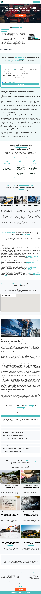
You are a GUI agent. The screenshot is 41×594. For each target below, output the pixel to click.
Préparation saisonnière (28, 539)
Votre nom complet (6, 67)
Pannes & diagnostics (28, 511)
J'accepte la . (10, 82)
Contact (18, 583)
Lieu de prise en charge (6, 71)
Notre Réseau (19, 579)
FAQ (17, 581)
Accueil (1, 49)
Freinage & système (28, 485)
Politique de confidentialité (35, 578)
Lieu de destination (24, 71)
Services (18, 576)
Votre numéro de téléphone (19, 67)
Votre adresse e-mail (31, 67)
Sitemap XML (19, 586)
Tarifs (18, 577)
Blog (18, 582)
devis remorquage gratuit (14, 60)
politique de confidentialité (13, 82)
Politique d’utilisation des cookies (34, 577)
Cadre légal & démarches (7, 511)
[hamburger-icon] (30, 2)
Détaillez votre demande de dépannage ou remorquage (12, 75)
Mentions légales (33, 575)
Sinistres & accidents (7, 485)
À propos (18, 578)
